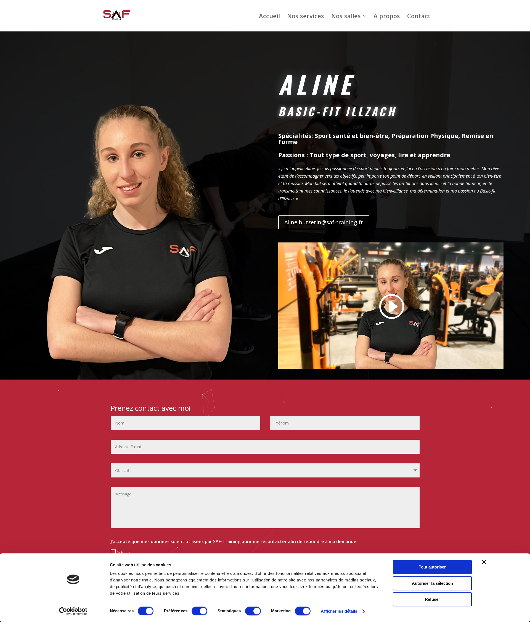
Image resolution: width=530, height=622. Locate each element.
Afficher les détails (339, 611)
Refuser (432, 599)
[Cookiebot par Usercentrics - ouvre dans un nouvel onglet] (73, 611)
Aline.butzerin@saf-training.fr (323, 222)
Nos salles (346, 17)
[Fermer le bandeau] (484, 562)
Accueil (269, 17)
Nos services (305, 17)
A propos (386, 17)
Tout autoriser (432, 567)
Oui (120, 551)
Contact (419, 17)
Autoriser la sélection (432, 583)
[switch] (199, 611)
